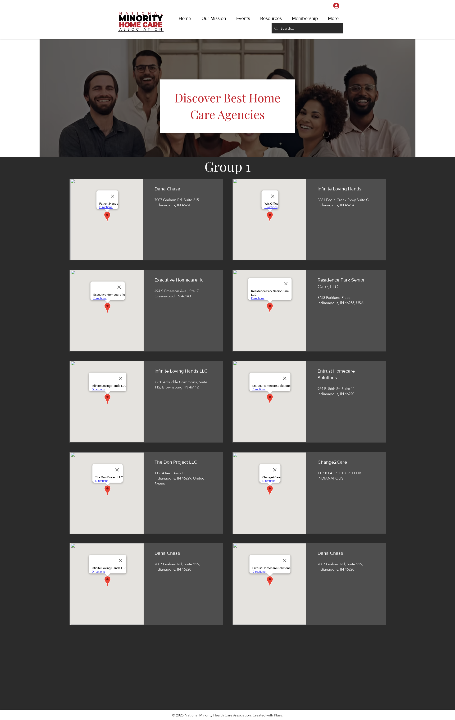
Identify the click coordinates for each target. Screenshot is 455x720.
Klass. (278, 715)
